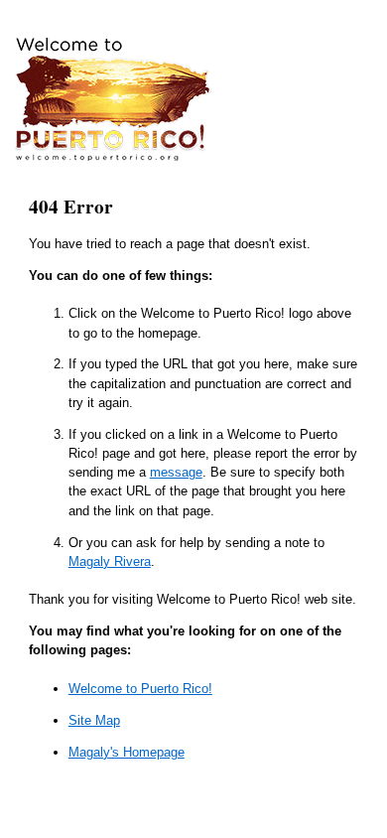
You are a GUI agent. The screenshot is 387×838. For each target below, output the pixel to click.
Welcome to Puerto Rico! (140, 688)
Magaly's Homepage (126, 752)
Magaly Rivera (109, 561)
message (176, 472)
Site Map (94, 720)
